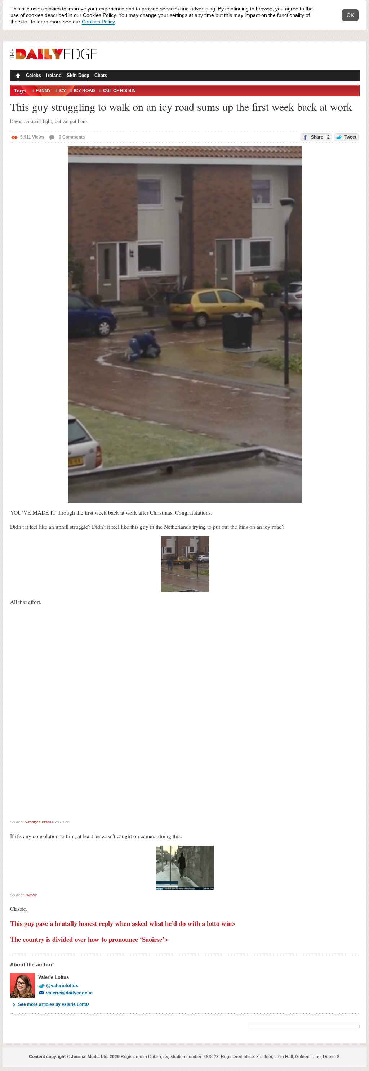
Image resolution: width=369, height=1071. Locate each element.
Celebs (33, 75)
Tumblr (31, 895)
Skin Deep (78, 75)
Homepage (17, 76)
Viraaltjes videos (39, 822)
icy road (84, 90)
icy (62, 90)
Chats (100, 75)
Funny (43, 90)
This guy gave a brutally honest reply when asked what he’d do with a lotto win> (123, 923)
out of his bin (119, 90)
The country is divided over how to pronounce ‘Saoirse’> (89, 939)
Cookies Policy (98, 21)
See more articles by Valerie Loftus (54, 1004)
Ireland (54, 75)
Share (320, 137)
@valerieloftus (62, 985)
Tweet (349, 137)
